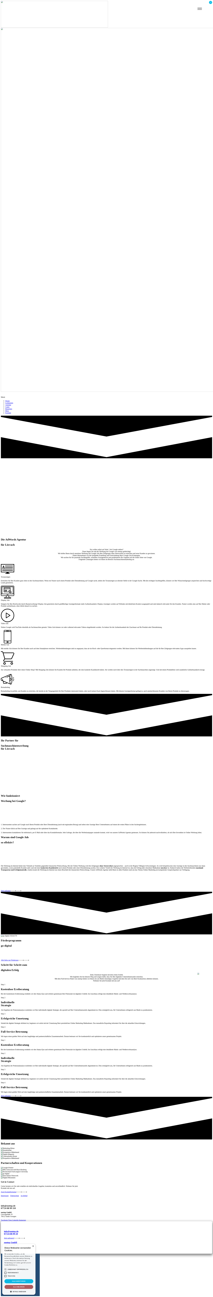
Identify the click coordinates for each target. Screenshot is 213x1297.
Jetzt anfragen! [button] (9, 1238)
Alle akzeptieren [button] (18, 1281)
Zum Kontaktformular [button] (8, 1192)
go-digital (24, 1196)
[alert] (19, 1269)
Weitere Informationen (25, 1265)
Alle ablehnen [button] (19, 1287)
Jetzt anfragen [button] (6, 891)
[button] (106, 397)
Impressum (5, 1196)
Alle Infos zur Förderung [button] (9, 960)
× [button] (33, 1246)
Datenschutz (14, 1196)
